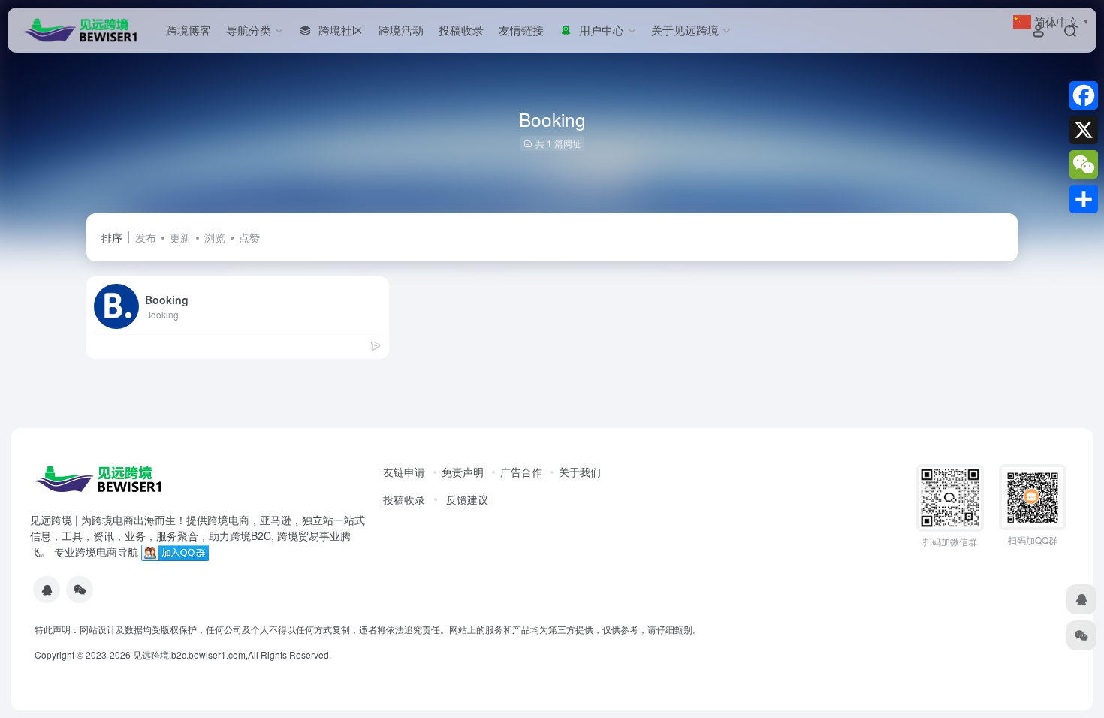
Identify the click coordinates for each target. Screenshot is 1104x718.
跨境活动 (401, 30)
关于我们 (580, 471)
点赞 (249, 237)
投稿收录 (461, 30)
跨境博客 (188, 30)
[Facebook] (1083, 95)
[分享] (1083, 199)
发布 (145, 237)
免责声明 (463, 471)
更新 (180, 237)
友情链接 (521, 30)
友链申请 (404, 471)
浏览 (214, 237)
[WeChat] (1083, 164)
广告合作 (521, 471)
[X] (1083, 130)
